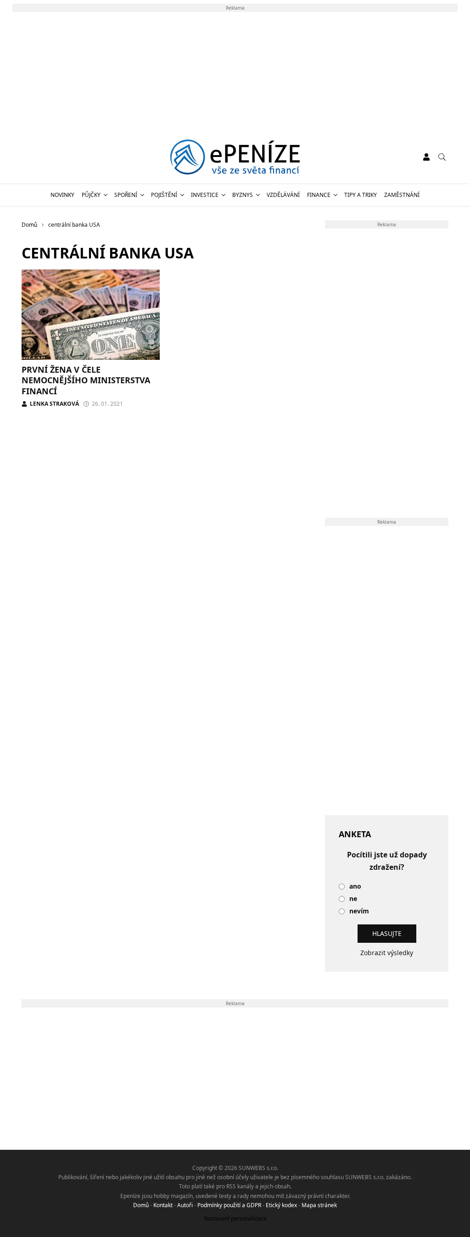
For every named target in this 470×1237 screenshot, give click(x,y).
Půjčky (91, 195)
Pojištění (164, 195)
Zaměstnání (402, 195)
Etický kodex (281, 1205)
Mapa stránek (319, 1205)
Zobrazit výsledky (386, 952)
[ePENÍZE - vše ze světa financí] (235, 157)
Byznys (242, 195)
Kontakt (163, 1205)
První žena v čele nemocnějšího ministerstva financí (86, 380)
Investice (204, 195)
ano (355, 886)
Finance (318, 195)
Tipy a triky (360, 195)
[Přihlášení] (426, 157)
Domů (141, 1205)
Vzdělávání (283, 195)
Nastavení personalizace (235, 1218)
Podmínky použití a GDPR (229, 1205)
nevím (359, 911)
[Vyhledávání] (442, 157)
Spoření (125, 195)
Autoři (185, 1205)
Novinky (62, 195)
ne (353, 899)
